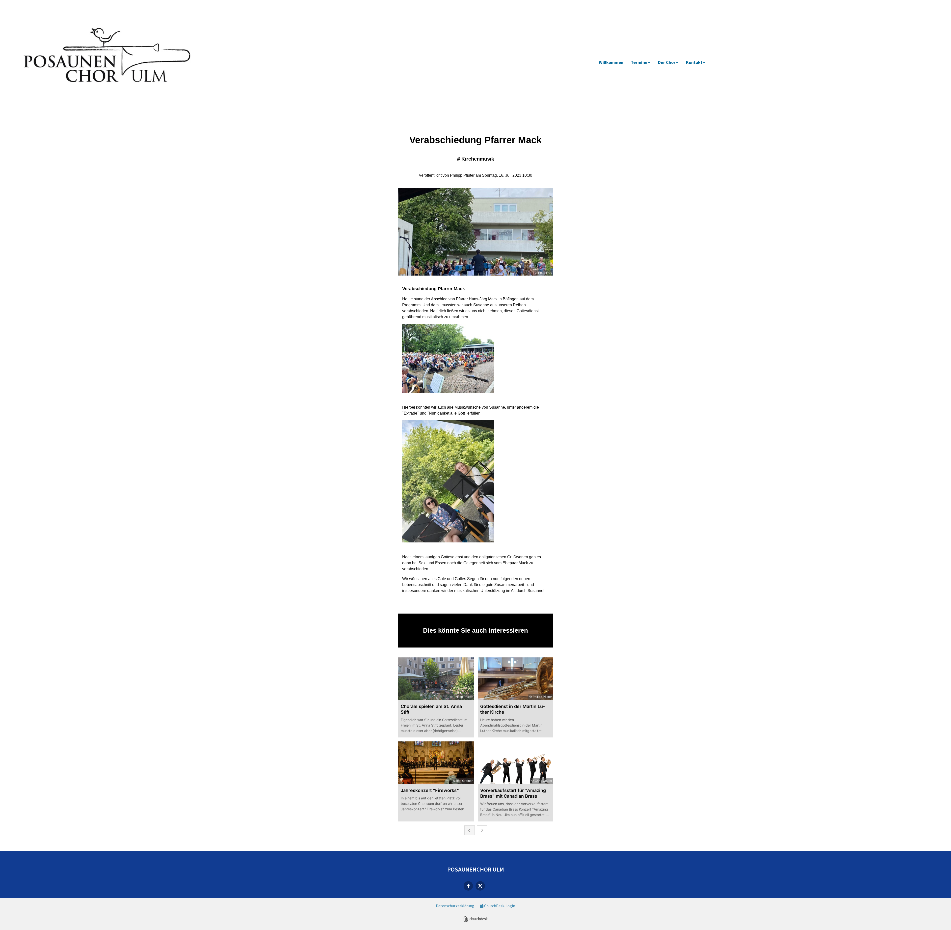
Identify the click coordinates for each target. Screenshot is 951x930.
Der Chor (666, 62)
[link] (640, 62)
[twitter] (480, 886)
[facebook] (468, 886)
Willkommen (611, 62)
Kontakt (694, 62)
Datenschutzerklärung (455, 905)
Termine (639, 62)
